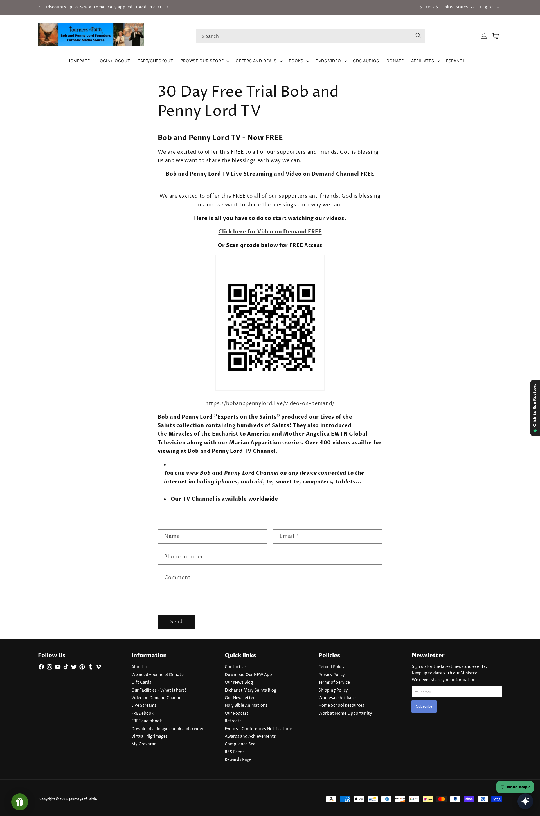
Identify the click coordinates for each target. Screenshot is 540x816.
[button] (204, 61)
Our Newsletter (240, 698)
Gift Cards (141, 683)
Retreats (233, 721)
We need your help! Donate (157, 675)
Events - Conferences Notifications (259, 729)
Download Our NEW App (248, 675)
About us (139, 667)
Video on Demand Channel (157, 698)
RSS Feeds (234, 752)
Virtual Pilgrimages (149, 737)
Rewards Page (238, 760)
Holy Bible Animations (246, 706)
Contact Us (236, 667)
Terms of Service (334, 683)
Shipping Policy (333, 690)
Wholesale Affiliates (337, 698)
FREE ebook (142, 713)
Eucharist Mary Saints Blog (250, 690)
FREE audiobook (146, 721)
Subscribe (424, 706)
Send (176, 622)
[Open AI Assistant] (525, 801)
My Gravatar (143, 744)
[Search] (418, 36)
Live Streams (143, 706)
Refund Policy (331, 667)
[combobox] (310, 36)
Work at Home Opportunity (345, 713)
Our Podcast (237, 713)
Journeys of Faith (82, 799)
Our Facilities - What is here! (158, 690)
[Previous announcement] (39, 7)
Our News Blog (239, 683)
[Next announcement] (421, 7)
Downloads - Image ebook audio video (167, 729)
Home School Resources (341, 706)
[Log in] (484, 36)
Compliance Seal (240, 744)
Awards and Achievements (250, 737)
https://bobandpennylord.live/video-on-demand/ (270, 403)
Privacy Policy (331, 675)
